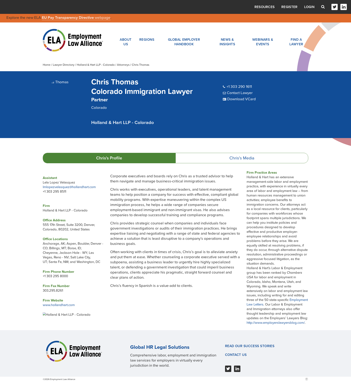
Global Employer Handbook (184, 42)
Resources (264, 7)
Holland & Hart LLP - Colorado (96, 65)
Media (241, 158)
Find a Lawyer (296, 42)
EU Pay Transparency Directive (68, 17)
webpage (102, 17)
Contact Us (236, 355)
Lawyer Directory (63, 65)
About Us (125, 42)
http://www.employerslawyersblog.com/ (276, 323)
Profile (109, 158)
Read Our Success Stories (250, 346)
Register (289, 7)
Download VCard (241, 99)
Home (46, 65)
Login (309, 7)
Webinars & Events (262, 42)
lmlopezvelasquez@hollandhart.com (69, 187)
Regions (146, 40)
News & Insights (227, 42)
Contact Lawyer (240, 93)
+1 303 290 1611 (239, 86)
